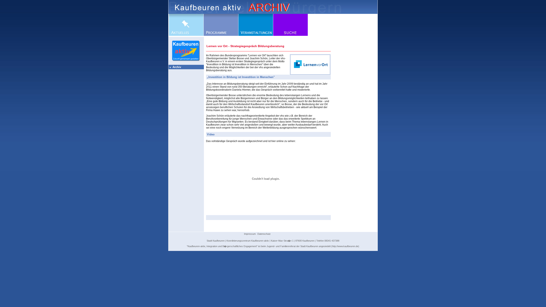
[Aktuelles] (186, 34)
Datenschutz (264, 234)
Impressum (250, 234)
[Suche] (290, 34)
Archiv (175, 67)
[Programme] (221, 34)
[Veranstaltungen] (255, 34)
